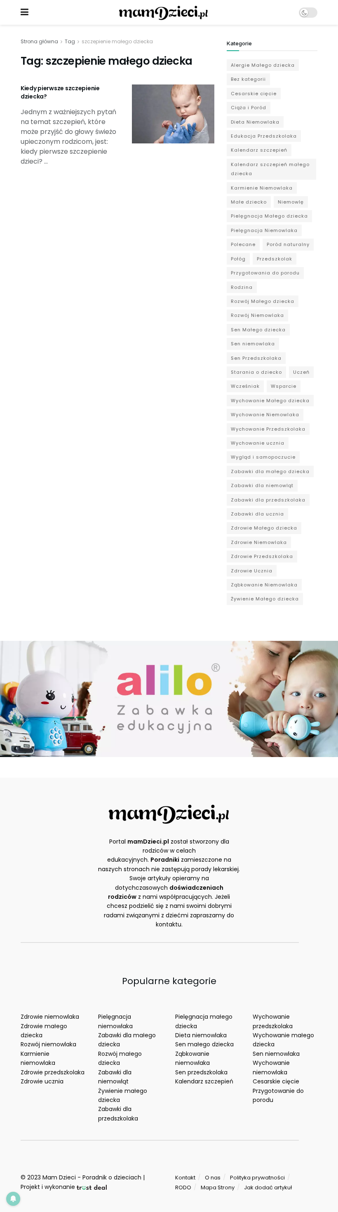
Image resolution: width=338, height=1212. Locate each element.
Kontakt (185, 1178)
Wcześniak (245, 386)
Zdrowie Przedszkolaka (262, 556)
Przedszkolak (274, 259)
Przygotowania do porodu (265, 273)
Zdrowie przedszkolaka (52, 1072)
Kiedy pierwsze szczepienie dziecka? (60, 92)
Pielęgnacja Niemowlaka (264, 230)
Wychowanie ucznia (257, 443)
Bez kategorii (248, 79)
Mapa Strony (218, 1187)
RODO (183, 1187)
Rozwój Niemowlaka (257, 315)
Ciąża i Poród (248, 107)
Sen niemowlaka (253, 343)
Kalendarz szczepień (259, 150)
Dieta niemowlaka (201, 1035)
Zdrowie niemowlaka (50, 1017)
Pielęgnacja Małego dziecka (269, 216)
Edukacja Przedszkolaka (264, 136)
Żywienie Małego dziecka (265, 598)
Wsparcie (283, 386)
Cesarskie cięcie (254, 93)
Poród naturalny (288, 244)
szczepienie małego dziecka (117, 41)
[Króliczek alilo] (169, 698)
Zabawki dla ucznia (257, 514)
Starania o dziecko (256, 372)
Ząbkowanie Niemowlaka (264, 584)
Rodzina (242, 287)
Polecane (243, 244)
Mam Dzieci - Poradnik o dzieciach (91, 1177)
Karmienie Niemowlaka (262, 188)
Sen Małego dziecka (258, 329)
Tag (70, 41)
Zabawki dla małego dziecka (270, 471)
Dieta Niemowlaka (255, 122)
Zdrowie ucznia (42, 1081)
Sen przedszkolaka (201, 1072)
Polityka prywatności (257, 1178)
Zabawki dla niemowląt (262, 485)
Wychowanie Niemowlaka (265, 414)
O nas (213, 1178)
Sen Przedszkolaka (256, 358)
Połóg (238, 259)
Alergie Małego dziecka (263, 65)
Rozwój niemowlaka (48, 1044)
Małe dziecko (249, 202)
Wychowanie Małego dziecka (270, 400)
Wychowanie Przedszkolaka (268, 429)
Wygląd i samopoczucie (263, 457)
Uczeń (301, 372)
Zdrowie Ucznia (251, 570)
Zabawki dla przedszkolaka (268, 500)
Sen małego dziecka (204, 1044)
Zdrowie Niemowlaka (259, 542)
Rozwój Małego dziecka (262, 301)
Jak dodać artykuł (268, 1187)
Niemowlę (291, 202)
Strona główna (39, 41)
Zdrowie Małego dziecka (264, 528)
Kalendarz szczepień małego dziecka (270, 169)
